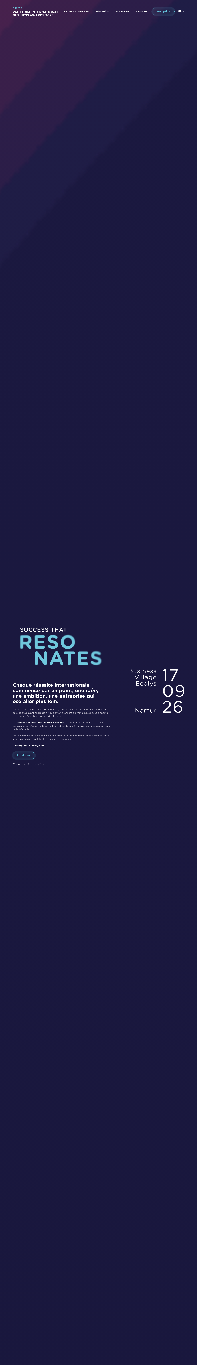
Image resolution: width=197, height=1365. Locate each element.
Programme (122, 11)
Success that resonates (76, 11)
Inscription (163, 11)
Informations (102, 11)
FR (180, 11)
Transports (141, 11)
